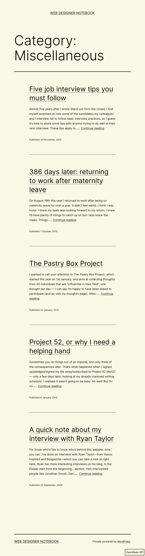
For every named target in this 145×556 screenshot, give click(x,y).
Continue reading (92, 128)
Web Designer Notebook (72, 13)
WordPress (123, 541)
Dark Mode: (132, 552)
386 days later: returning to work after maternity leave (68, 180)
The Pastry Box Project (66, 263)
